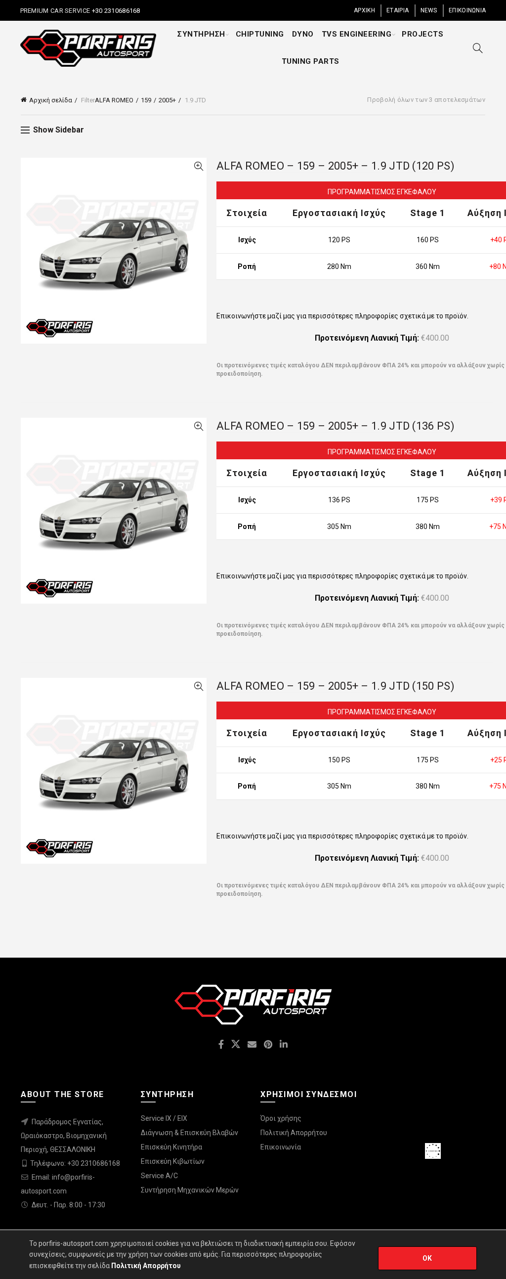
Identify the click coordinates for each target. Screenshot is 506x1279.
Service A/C (159, 1176)
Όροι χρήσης (280, 1118)
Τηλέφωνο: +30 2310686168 (75, 1163)
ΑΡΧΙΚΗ (364, 10)
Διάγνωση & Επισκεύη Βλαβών (189, 1133)
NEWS (429, 10)
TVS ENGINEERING (357, 34)
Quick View (198, 166)
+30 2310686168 (115, 10)
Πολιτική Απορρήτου (293, 1133)
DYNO (303, 34)
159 (146, 100)
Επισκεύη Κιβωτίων (173, 1161)
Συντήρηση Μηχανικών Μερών (190, 1190)
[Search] (478, 48)
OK (427, 1258)
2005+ (167, 100)
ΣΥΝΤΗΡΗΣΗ (201, 34)
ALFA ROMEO (114, 100)
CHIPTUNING (260, 34)
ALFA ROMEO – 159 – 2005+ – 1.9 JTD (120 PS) (335, 166)
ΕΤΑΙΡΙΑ (397, 10)
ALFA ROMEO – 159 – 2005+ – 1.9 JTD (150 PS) (335, 686)
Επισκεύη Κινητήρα (171, 1147)
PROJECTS (422, 34)
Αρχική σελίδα (50, 100)
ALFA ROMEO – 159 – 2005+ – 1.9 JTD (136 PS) (335, 426)
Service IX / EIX (164, 1118)
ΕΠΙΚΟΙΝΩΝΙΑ (467, 10)
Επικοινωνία (280, 1147)
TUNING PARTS (310, 61)
